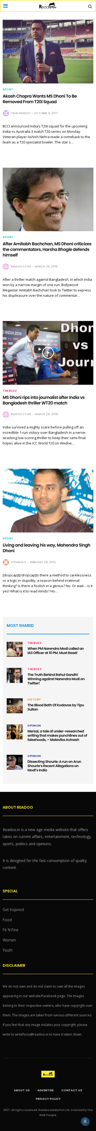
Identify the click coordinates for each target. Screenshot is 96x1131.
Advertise (45, 1090)
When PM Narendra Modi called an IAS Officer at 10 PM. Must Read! (55, 650)
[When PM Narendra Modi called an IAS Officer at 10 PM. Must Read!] (15, 649)
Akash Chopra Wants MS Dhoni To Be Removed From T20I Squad (40, 99)
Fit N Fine (10, 929)
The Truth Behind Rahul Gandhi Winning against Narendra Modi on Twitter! (56, 679)
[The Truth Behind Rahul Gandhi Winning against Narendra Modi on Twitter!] (15, 675)
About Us (22, 1090)
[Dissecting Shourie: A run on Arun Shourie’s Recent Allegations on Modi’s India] (15, 762)
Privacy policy (48, 1099)
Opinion (34, 725)
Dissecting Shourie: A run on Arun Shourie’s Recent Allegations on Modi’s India (54, 766)
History (34, 699)
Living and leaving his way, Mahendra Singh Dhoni (46, 548)
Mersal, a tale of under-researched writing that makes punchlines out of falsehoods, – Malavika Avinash (57, 735)
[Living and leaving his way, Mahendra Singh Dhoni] (48, 500)
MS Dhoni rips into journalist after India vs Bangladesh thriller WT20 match (44, 400)
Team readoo (20, 113)
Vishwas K (18, 562)
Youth (8, 950)
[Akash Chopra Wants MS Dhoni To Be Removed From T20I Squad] (48, 51)
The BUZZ (10, 391)
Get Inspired (13, 909)
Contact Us (71, 1090)
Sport (8, 89)
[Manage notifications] (85, 1121)
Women (9, 939)
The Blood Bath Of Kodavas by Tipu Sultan (55, 707)
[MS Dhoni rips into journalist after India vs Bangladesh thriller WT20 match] (48, 353)
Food (7, 919)
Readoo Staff (21, 266)
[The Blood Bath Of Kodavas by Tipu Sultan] (15, 705)
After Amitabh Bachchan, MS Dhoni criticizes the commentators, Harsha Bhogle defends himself (47, 249)
